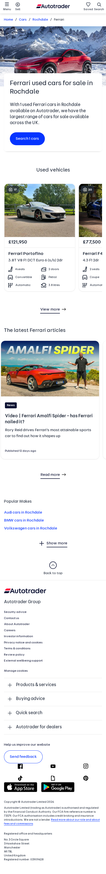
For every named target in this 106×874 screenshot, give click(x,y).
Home (8, 20)
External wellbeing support (23, 660)
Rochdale (40, 20)
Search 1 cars (27, 139)
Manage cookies (16, 670)
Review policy (14, 654)
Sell (17, 9)
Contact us (11, 618)
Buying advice (30, 699)
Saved (88, 9)
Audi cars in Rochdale (23, 513)
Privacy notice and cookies (23, 642)
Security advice (15, 612)
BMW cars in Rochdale (24, 521)
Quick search (29, 713)
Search (99, 9)
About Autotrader (17, 624)
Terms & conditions (17, 648)
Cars (23, 20)
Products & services (36, 685)
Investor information (18, 636)
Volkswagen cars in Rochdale (30, 528)
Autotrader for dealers (39, 727)
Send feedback (23, 757)
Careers (10, 630)
